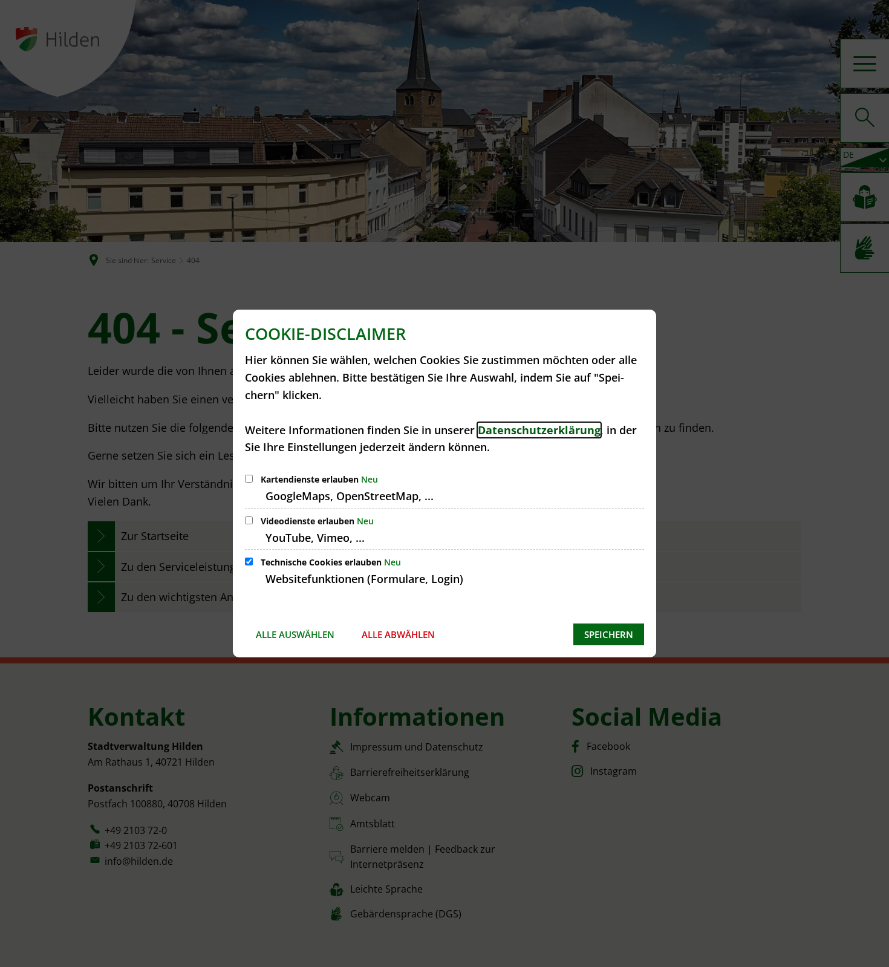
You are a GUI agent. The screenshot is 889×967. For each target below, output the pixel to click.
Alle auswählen (295, 634)
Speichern (608, 634)
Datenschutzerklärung (539, 430)
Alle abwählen (398, 634)
